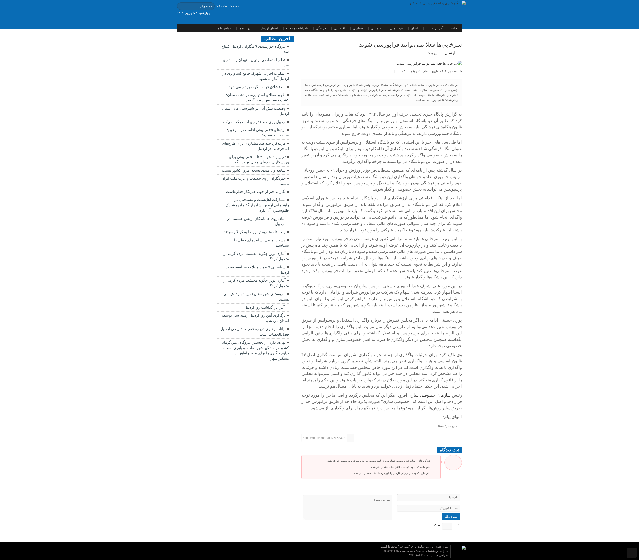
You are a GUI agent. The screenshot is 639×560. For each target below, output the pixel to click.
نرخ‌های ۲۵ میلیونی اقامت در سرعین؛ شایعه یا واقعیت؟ (258, 132)
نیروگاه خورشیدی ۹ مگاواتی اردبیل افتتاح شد (255, 49)
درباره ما (234, 5)
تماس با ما (221, 5)
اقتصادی (339, 28)
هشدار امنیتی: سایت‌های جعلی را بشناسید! (261, 242)
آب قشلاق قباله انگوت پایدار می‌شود (257, 87)
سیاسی (358, 28)
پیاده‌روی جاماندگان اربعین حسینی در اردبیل (256, 221)
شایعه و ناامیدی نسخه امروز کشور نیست (254, 170)
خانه (454, 28)
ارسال (449, 52)
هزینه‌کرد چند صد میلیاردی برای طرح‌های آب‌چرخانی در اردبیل (255, 146)
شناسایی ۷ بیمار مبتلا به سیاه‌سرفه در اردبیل (257, 269)
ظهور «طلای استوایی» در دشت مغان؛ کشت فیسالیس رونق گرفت (257, 97)
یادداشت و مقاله (297, 28)
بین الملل (396, 28)
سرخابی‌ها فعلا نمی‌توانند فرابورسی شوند (410, 44)
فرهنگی (321, 28)
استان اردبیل (269, 28)
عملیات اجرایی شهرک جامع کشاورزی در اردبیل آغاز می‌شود (256, 76)
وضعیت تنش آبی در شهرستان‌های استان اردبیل (255, 111)
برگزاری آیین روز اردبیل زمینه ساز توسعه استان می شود (255, 318)
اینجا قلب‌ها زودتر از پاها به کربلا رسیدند (255, 232)
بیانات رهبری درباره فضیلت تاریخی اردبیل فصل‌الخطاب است (254, 331)
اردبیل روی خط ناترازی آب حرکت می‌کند (254, 122)
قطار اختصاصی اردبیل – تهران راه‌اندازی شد (256, 62)
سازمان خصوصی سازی (429, 395)
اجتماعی (376, 28)
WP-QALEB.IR (419, 555)
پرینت (432, 53)
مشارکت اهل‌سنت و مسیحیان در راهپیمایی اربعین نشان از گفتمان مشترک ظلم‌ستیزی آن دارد (257, 205)
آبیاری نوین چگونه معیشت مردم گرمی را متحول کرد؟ (256, 256)
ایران (414, 28)
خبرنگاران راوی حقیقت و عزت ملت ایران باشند (255, 181)
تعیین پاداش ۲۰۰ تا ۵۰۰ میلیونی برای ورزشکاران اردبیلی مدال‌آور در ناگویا (259, 159)
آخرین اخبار (435, 28)
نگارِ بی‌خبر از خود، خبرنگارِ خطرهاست (256, 192)
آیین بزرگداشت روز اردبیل (264, 307)
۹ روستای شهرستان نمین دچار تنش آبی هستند (256, 296)
